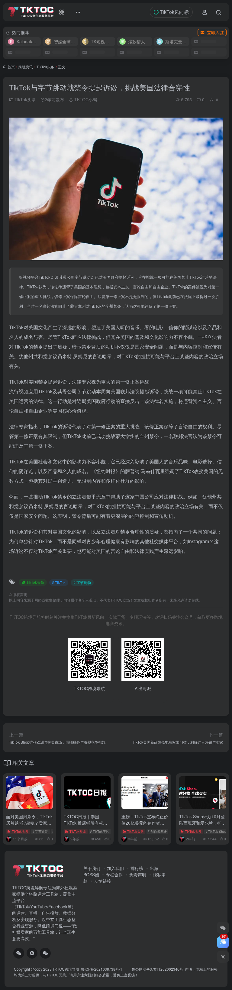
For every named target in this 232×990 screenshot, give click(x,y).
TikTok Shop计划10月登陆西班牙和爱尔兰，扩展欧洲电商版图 (202, 822)
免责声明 (137, 875)
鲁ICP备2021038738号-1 (102, 969)
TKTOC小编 (85, 99)
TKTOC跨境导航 (66, 969)
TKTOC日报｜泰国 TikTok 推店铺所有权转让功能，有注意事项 (85, 822)
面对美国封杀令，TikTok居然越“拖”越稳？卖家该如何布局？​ (29, 822)
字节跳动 (82, 277)
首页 (11, 66)
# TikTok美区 (99, 831)
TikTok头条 (45, 66)
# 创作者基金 (157, 831)
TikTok (44, 277)
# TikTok (59, 582)
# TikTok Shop (216, 831)
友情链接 (102, 881)
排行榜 (136, 868)
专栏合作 (114, 875)
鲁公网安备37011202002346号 (157, 969)
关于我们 (91, 868)
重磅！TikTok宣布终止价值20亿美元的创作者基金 (144, 822)
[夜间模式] (223, 957)
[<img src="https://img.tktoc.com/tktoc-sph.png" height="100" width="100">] (32, 953)
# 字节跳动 (82, 582)
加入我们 (115, 868)
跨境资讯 (25, 66)
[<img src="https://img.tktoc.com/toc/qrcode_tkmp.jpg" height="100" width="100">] (45, 953)
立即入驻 (215, 32)
